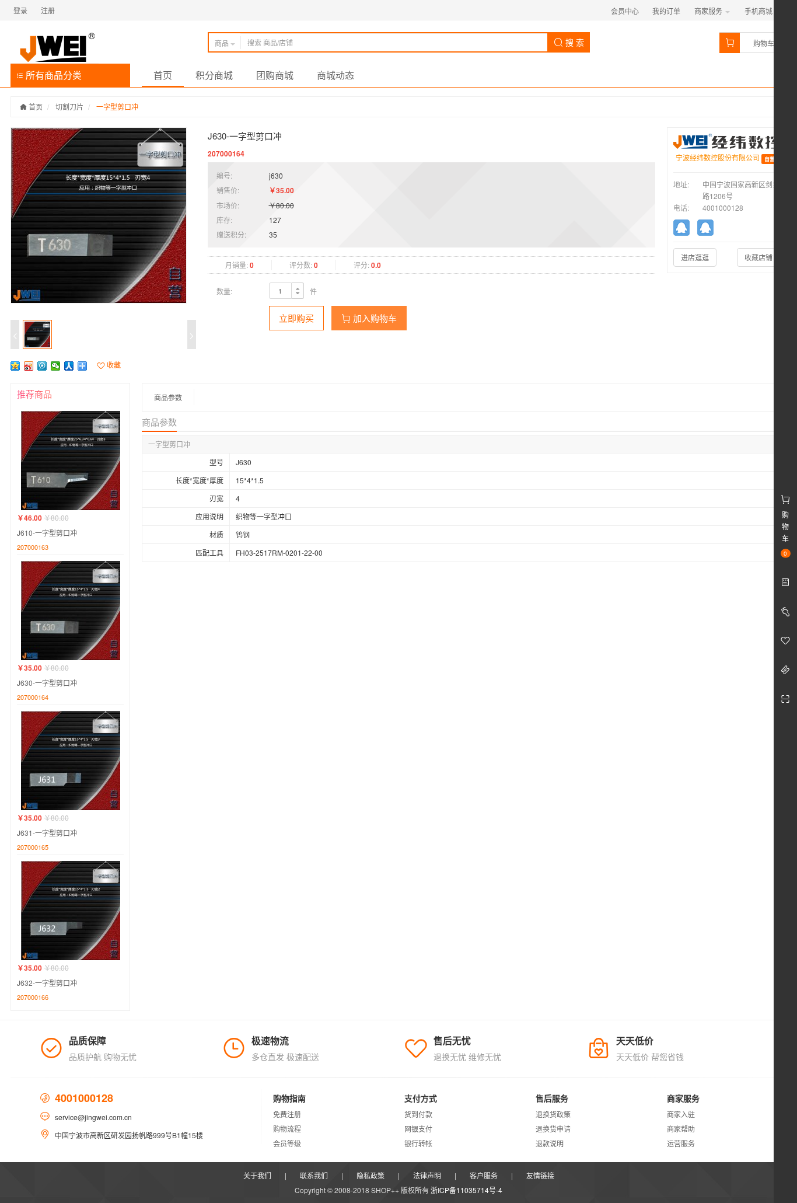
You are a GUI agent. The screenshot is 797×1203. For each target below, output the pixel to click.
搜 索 (573, 42)
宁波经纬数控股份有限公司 (718, 157)
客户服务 (484, 1175)
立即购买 (296, 318)
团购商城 (274, 75)
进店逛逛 (695, 257)
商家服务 (709, 11)
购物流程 (287, 1129)
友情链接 (540, 1175)
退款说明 (550, 1143)
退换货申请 (553, 1129)
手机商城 (759, 11)
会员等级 (287, 1143)
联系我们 (314, 1175)
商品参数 (168, 397)
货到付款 (418, 1114)
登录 (20, 10)
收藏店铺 (758, 257)
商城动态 (335, 75)
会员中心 (625, 11)
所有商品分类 (52, 75)
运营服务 (681, 1143)
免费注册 (287, 1114)
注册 (48, 10)
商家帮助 (681, 1129)
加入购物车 (374, 318)
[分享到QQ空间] (15, 366)
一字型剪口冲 (117, 106)
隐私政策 (370, 1175)
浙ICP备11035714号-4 (466, 1190)
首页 (162, 75)
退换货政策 (553, 1114)
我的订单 (666, 11)
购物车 (763, 43)
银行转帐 (418, 1143)
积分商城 (214, 75)
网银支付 (418, 1129)
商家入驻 (681, 1114)
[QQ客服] (685, 230)
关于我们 (257, 1175)
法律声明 (427, 1175)
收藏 (113, 364)
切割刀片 (69, 106)
